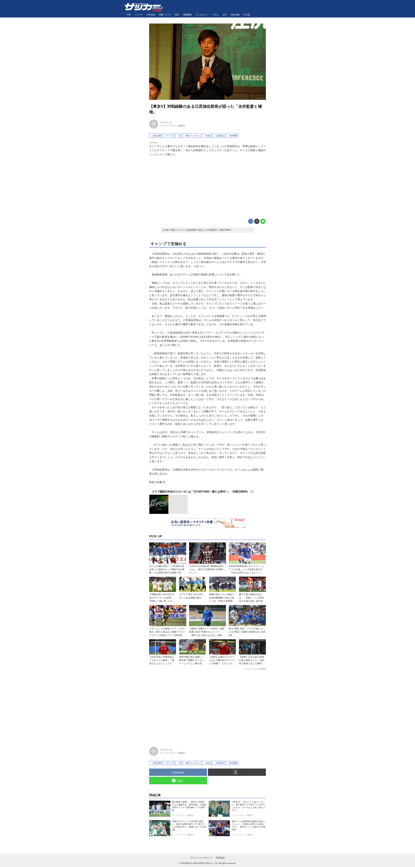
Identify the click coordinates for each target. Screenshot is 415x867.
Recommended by (252, 669)
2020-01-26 (166, 122)
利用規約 (220, 857)
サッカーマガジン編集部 (172, 125)
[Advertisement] (207, 187)
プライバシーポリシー (201, 857)
